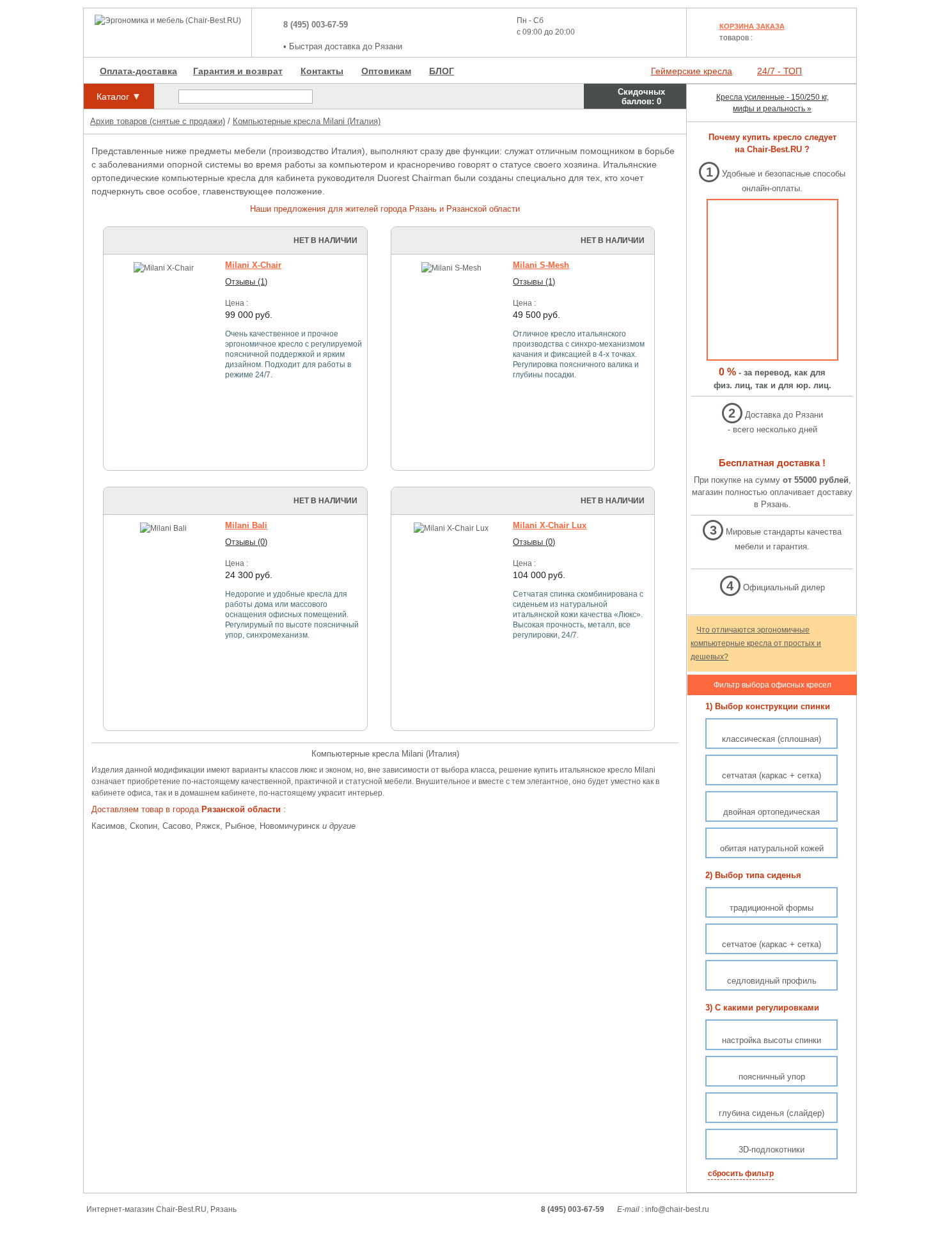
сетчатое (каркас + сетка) (771, 944)
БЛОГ (441, 71)
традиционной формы (771, 908)
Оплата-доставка (138, 71)
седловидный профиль (772, 981)
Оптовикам (386, 71)
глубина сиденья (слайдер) (771, 1113)
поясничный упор (772, 1076)
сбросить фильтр (741, 1173)
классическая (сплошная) (771, 739)
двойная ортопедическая (771, 812)
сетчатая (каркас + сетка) (771, 775)
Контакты (322, 71)
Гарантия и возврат (238, 71)
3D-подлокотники (771, 1149)
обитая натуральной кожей (772, 848)
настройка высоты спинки (771, 1040)
